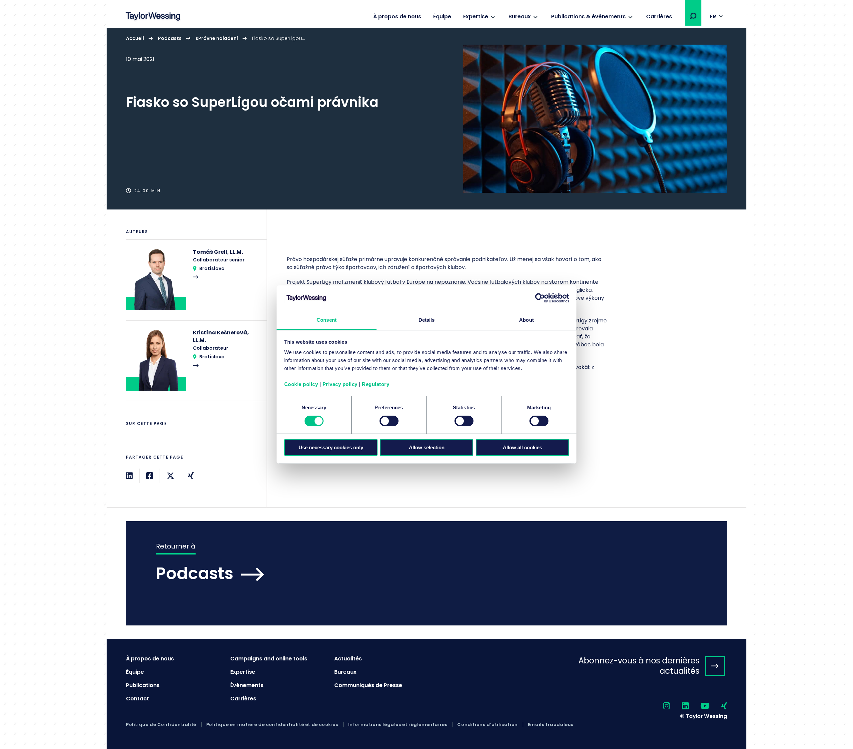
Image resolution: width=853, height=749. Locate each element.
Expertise (475, 16)
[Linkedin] (129, 476)
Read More (193, 284)
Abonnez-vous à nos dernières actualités (638, 665)
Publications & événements (588, 16)
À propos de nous (397, 16)
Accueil (135, 38)
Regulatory (375, 384)
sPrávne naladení (217, 38)
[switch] (389, 421)
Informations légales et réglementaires (397, 724)
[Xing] (191, 476)
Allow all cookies (522, 447)
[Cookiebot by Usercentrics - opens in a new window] (540, 298)
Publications (143, 685)
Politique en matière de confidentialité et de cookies (272, 724)
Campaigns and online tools (268, 658)
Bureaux (519, 16)
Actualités (348, 658)
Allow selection (426, 447)
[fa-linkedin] (679, 706)
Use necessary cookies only (331, 447)
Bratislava (212, 268)
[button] (693, 16)
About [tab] (526, 320)
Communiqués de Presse (368, 685)
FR (713, 16)
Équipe (442, 16)
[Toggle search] (693, 16)
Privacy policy (340, 384)
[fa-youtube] (699, 706)
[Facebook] (149, 476)
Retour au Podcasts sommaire (426, 573)
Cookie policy (301, 384)
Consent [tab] (327, 320)
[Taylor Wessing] (153, 17)
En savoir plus (426, 118)
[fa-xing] (718, 706)
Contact (137, 698)
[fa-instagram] (660, 706)
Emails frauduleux (550, 724)
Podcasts (170, 38)
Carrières (659, 16)
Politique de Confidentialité (161, 724)
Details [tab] (427, 320)
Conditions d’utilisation (487, 724)
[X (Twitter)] (170, 476)
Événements (247, 685)
